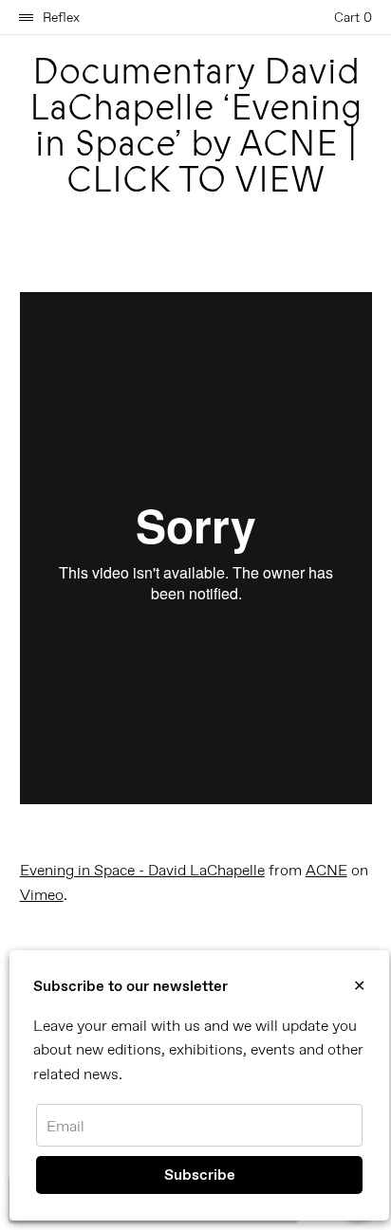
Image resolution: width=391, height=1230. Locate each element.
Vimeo (42, 895)
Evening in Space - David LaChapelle (142, 870)
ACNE (326, 870)
